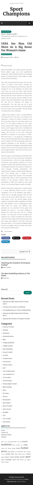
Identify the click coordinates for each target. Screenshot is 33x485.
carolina (18, 445)
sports (3, 459)
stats (18, 459)
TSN (4, 415)
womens (10, 231)
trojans (28, 459)
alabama (5, 441)
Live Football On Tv (8, 374)
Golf (4, 368)
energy (13, 448)
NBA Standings (7, 387)
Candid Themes (21, 481)
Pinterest (27, 238)
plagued (23, 454)
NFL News (6, 393)
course (2, 448)
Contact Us (4, 432)
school (12, 457)
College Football (8, 346)
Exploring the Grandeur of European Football (16, 319)
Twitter (16, 238)
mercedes (3, 454)
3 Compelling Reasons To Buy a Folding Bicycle (17, 310)
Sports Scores (7, 409)
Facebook (6, 238)
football (24, 448)
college (25, 445)
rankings (28, 454)
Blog (4, 339)
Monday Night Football (10, 384)
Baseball (5, 330)
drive (6, 448)
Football (5, 355)
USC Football (7, 419)
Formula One (6, 362)
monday (7, 454)
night (12, 454)
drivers (9, 448)
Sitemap (3, 437)
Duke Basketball (7, 349)
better (13, 445)
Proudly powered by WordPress (13, 479)
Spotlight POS (24, 251)
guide (12, 451)
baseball (24, 441)
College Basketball (8, 343)
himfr (16, 451)
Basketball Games (8, 336)
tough (25, 459)
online (20, 454)
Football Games (7, 358)
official (16, 454)
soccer (22, 457)
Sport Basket (7, 403)
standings (8, 459)
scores (16, 457)
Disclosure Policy (6, 435)
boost (5, 231)
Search (4, 289)
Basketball (6, 333)
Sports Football (7, 406)
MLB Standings (7, 381)
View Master (6, 422)
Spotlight (5, 412)
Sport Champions (16, 11)
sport (27, 456)
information (20, 451)
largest (25, 451)
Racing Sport (6, 400)
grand (9, 451)
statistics (14, 459)
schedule (6, 457)
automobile (19, 441)
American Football (8, 327)
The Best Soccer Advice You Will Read (14, 307)
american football (12, 441)
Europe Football (7, 352)
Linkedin (6, 241)
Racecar (5, 396)
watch (2, 462)
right (2, 457)
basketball (6, 444)
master (28, 451)
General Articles (7, 365)
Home (3, 430)
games (4, 451)
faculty (18, 448)
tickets (21, 459)
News (4, 390)
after (2, 441)
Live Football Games (9, 371)
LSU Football (6, 377)
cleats (21, 445)
